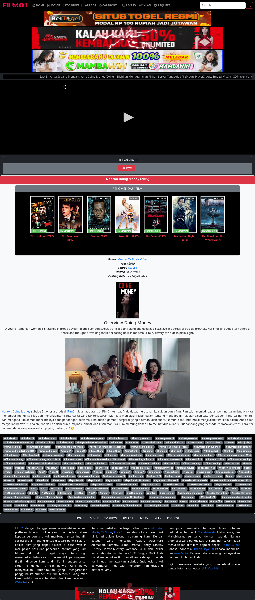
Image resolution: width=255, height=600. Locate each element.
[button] (109, 5)
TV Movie (133, 259)
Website (20, 582)
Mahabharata (207, 532)
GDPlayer (126, 167)
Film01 (71, 411)
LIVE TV (143, 518)
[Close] (130, 28)
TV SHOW (110, 518)
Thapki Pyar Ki (204, 549)
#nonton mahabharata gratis (19, 501)
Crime (143, 259)
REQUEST (173, 518)
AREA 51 (127, 518)
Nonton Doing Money (16, 411)
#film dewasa (11, 455)
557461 (132, 268)
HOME (80, 518)
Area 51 (119, 532)
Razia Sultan (181, 553)
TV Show (106, 532)
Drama (122, 259)
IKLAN (158, 518)
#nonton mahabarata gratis (236, 497)
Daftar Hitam (213, 568)
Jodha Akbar (231, 545)
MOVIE (94, 518)
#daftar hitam (214, 442)
